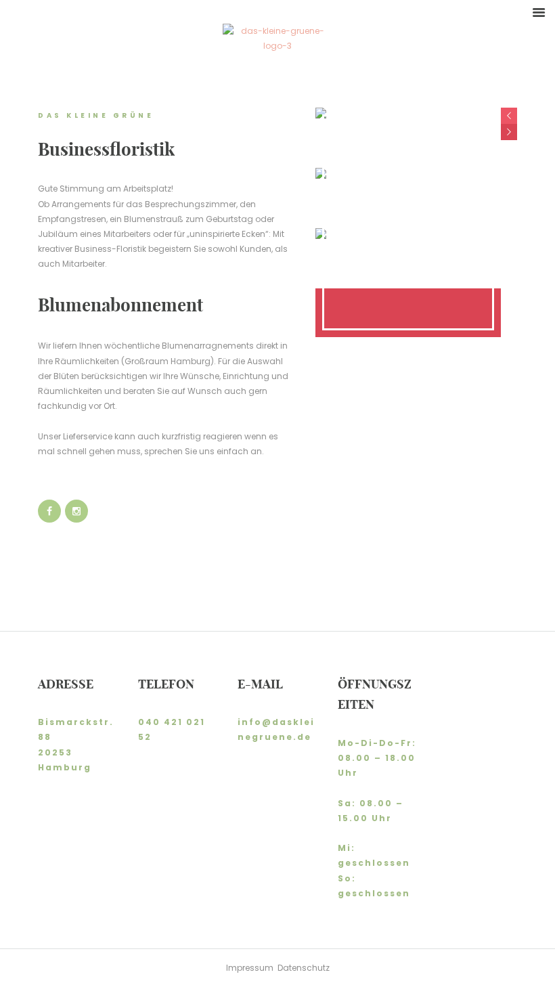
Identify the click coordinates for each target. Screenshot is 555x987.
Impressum (252, 967)
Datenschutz (304, 967)
